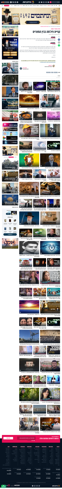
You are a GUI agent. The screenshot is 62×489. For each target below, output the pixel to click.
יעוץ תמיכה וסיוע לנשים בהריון (36, 472)
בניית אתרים (12, 485)
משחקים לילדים (37, 455)
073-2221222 (58, 469)
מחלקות (24, 5)
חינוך (30, 456)
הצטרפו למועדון (6, 5)
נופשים (10, 472)
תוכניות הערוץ (44, 446)
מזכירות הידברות (58, 468)
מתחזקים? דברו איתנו (6, 2)
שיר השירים (7, 460)
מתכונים (16, 449)
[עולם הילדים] (17, 2)
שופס (26, 5)
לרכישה (8, 214)
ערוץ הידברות (57, 449)
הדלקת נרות (15, 452)
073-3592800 (28, 469)
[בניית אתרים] (17, 485)
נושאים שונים (29, 446)
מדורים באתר (51, 446)
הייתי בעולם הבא (44, 462)
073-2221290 (19, 474)
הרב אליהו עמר (23, 463)
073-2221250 (48, 478)
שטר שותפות (49, 5)
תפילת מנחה (7, 449)
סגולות (30, 455)
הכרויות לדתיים (29, 460)
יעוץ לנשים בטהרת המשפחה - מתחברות (56, 473)
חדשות (52, 5)
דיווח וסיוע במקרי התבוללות (27, 472)
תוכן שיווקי (51, 463)
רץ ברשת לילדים (37, 449)
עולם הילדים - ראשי (36, 448)
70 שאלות (37, 5)
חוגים (38, 462)
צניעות (16, 455)
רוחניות (52, 453)
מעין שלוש (8, 455)
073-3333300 (48, 474)
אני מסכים (30, 440)
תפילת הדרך (7, 459)
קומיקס (38, 456)
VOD (56, 5)
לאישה (16, 448)
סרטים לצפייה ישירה (36, 452)
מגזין (54, 5)
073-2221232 (19, 469)
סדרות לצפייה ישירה (36, 453)
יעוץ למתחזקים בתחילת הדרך (17, 468)
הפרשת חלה (15, 460)
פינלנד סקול (29, 453)
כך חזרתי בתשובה (44, 459)
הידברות (58, 446)
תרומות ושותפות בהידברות (46, 468)
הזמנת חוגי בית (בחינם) (18, 472)
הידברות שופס (57, 460)
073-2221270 (9, 474)
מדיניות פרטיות (57, 448)
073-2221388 (38, 469)
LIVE (11, 5)
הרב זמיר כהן (45, 5)
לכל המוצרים (10, 234)
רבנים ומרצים (23, 446)
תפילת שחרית (7, 448)
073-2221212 (48, 469)
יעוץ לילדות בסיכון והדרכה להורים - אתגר (6, 469)
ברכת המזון (7, 453)
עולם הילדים (41, 5)
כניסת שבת (57, 456)
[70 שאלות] (13, 2)
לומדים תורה (29, 448)
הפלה (16, 456)
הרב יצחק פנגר (23, 452)
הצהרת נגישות (57, 463)
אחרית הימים (29, 459)
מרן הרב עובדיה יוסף (22, 449)
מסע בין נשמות (44, 456)
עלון (28, 5)
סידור (8, 446)
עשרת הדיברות (29, 452)
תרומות (21, 5)
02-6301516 (58, 475)
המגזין (52, 449)
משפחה (52, 455)
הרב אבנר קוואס (22, 462)
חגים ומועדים (51, 462)
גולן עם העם (44, 455)
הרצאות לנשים (15, 459)
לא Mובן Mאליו (44, 449)
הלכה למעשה (44, 452)
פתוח (45, 453)
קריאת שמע (7, 456)
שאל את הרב (34, 5)
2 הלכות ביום (57, 453)
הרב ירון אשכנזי (23, 456)
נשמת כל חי (7, 462)
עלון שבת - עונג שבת (37, 468)
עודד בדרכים (44, 448)
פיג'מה (52, 72)
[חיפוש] (50, 2)
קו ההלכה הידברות (47, 472)
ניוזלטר (58, 452)
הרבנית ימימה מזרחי (14, 453)
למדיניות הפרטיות (29, 440)
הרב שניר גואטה (22, 455)
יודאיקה (30, 463)
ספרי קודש (30, 462)
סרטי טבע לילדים (37, 459)
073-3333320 (9, 470)
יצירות (38, 460)
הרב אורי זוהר (23, 459)
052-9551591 (38, 474)
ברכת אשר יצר (7, 463)
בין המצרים (55, 72)
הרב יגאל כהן (23, 453)
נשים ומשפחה (15, 446)
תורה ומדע (51, 456)
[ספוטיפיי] (11, 2)
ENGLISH (15, 5)
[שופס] (15, 2)
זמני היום (31, 5)
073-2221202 (38, 478)
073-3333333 (58, 478)
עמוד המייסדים (57, 462)
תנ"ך (30, 449)
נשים (52, 452)
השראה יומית (44, 460)
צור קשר (18, 5)
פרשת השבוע (51, 460)
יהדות (52, 448)
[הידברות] (28, 2)
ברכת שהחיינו (48, 72)
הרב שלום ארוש (22, 460)
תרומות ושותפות (57, 459)
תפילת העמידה (7, 452)
